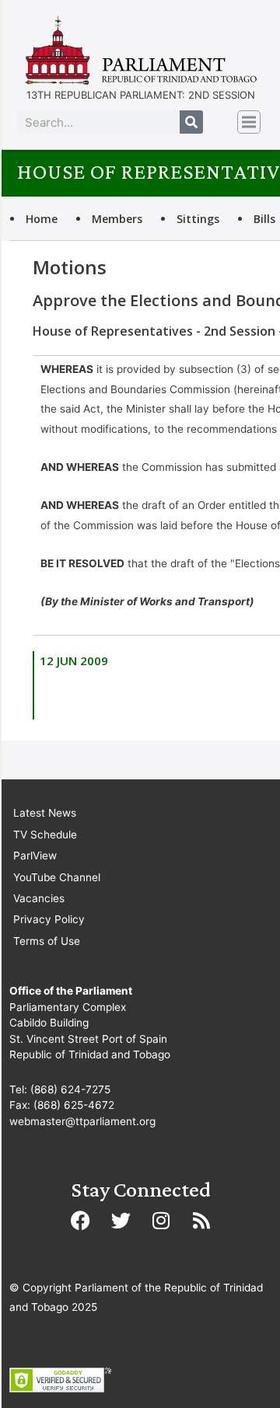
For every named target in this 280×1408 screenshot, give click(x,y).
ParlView (35, 855)
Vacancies (39, 898)
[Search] (191, 122)
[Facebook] (80, 1220)
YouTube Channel (56, 877)
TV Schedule (45, 834)
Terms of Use (46, 941)
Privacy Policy (49, 919)
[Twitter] (120, 1220)
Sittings (198, 218)
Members (117, 218)
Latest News (44, 813)
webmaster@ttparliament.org (82, 1121)
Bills (264, 218)
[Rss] (201, 1220)
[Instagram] (161, 1220)
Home (42, 218)
